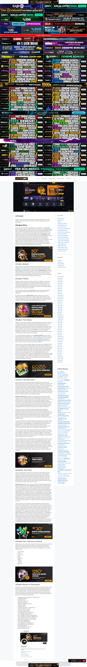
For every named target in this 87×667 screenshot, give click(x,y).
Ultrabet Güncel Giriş (64, 423)
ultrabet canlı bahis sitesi (61, 393)
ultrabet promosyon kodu (62, 450)
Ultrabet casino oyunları (64, 403)
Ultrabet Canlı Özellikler (62, 223)
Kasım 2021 (60, 351)
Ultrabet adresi (62, 383)
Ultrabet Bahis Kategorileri (63, 237)
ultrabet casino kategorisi (67, 401)
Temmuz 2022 (60, 338)
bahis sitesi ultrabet (61, 372)
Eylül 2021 (60, 355)
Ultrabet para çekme (62, 447)
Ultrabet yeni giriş (61, 468)
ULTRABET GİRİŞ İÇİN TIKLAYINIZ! (43, 35)
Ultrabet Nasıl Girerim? (61, 444)
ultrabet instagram (67, 430)
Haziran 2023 (60, 319)
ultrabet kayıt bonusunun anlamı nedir (62, 433)
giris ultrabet (59, 375)
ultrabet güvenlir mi (62, 428)
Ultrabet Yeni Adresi (60, 178)
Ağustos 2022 (60, 336)
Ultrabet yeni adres (61, 465)
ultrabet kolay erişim (61, 436)
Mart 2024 (60, 303)
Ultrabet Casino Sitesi (62, 405)
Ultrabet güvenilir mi (63, 426)
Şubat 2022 (60, 346)
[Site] (21, 61)
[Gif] (43, 85)
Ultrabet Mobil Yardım (62, 245)
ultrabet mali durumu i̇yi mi (66, 437)
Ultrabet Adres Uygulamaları (63, 242)
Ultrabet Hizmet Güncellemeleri (64, 228)
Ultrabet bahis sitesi (63, 386)
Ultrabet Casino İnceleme (63, 235)
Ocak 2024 (60, 307)
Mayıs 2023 (60, 320)
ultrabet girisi (61, 412)
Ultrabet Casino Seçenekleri (63, 238)
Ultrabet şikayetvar (63, 480)
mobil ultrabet (66, 376)
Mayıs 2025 (60, 283)
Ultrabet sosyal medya (68, 454)
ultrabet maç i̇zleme (61, 440)
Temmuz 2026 (60, 276)
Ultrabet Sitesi (67, 452)
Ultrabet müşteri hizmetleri (62, 441)
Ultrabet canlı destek (63, 397)
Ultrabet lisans (60, 437)
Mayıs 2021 (60, 362)
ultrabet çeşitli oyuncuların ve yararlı (62, 474)
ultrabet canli (68, 388)
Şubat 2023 (60, 326)
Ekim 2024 (60, 291)
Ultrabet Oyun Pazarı (62, 250)
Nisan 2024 (60, 302)
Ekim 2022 (60, 332)
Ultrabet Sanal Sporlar (61, 452)
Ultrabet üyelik (66, 475)
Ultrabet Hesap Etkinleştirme (63, 240)
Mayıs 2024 (60, 300)
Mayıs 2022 (60, 341)
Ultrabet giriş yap (62, 418)
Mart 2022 (60, 344)
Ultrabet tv (67, 458)
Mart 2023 (60, 324)
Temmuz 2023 (60, 317)
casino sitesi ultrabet (61, 374)
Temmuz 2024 (60, 296)
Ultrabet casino (60, 401)
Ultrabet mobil (68, 440)
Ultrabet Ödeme (60, 473)
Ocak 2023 (60, 327)
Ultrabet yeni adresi (62, 466)
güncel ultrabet (65, 375)
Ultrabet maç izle (61, 438)
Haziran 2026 (60, 278)
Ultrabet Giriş (68, 178)
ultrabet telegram (60, 458)
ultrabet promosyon (61, 448)
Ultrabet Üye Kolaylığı (62, 233)
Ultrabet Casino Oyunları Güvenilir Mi (63, 404)
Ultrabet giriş (61, 414)
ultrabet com (60, 407)
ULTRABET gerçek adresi (63, 409)
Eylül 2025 (60, 279)
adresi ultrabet (61, 371)
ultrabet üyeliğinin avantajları (61, 477)
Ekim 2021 (60, 353)
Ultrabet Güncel (60, 420)
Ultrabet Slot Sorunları (62, 226)
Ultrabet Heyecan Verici (62, 247)
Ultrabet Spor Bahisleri (62, 455)
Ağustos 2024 (60, 295)
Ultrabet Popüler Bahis (62, 225)
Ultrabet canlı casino (63, 395)
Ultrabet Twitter (52, 178)
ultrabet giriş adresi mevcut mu (62, 417)
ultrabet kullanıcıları (67, 436)
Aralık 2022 (60, 329)
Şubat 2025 (60, 284)
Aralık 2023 (60, 308)
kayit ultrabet (60, 376)
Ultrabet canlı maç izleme (64, 400)
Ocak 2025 (60, 286)
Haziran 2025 (60, 281)
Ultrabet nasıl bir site (63, 443)
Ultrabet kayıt (65, 432)
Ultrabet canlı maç (61, 398)
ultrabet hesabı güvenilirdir (61, 429)
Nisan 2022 (60, 343)
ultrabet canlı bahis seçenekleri (62, 392)
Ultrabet (38, 178)
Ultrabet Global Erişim (62, 244)
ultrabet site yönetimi (61, 454)
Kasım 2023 (60, 310)
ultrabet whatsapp (61, 464)
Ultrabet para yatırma (62, 446)
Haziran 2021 (60, 360)
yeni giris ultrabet (61, 483)
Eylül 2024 (60, 293)
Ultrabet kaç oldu (62, 435)
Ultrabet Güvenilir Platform (63, 249)
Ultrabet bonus (61, 388)
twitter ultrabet (60, 380)
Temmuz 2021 (60, 358)
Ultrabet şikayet (62, 478)
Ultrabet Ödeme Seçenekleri (67, 473)
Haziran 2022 (60, 339)
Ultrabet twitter (62, 461)
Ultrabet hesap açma (68, 429)
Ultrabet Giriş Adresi (63, 415)
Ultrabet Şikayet (44, 178)
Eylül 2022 (60, 334)
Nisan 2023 (60, 322)
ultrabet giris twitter (67, 412)
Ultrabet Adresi (61, 218)
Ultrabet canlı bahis (63, 391)
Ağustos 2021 (60, 356)
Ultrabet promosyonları (63, 451)
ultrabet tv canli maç (61, 459)
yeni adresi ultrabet (61, 482)
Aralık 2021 (60, 350)
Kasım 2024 (60, 290)
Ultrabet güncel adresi (63, 421)
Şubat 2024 (60, 305)
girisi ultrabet (66, 374)
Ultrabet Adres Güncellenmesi (64, 232)
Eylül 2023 (60, 314)
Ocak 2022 (60, 348)
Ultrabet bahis (61, 384)
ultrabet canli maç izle (62, 389)
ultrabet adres (60, 381)
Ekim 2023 (60, 312)
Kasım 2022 (60, 331)
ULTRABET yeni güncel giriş (64, 470)
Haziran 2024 (60, 298)
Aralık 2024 (60, 288)
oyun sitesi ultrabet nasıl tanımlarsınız (62, 378)
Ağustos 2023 (60, 315)
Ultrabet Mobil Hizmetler (63, 230)
